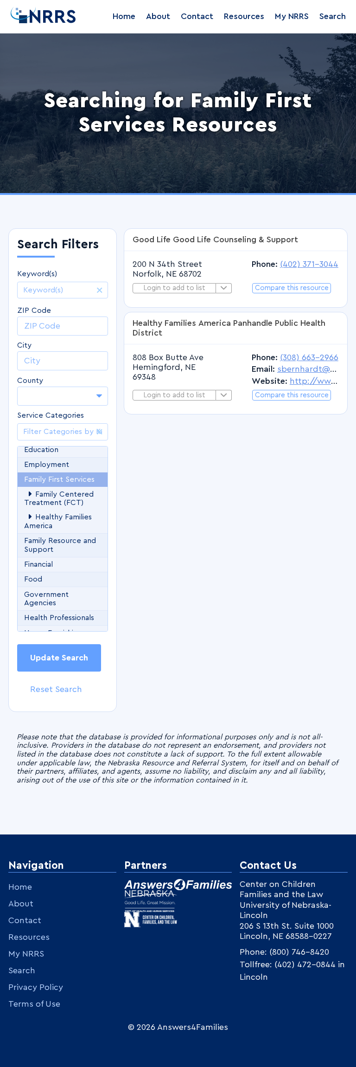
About (158, 16)
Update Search (59, 657)
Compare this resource (292, 288)
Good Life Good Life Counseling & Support (215, 239)
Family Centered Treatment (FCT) (59, 499)
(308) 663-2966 (309, 357)
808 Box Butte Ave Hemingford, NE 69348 (168, 367)
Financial (38, 564)
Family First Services (59, 479)
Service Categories (50, 415)
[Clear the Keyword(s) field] (99, 290)
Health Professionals (59, 617)
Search (332, 16)
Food (33, 579)
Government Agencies (46, 599)
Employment (46, 464)
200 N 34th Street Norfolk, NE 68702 (167, 269)
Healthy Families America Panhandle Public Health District (229, 328)
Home (124, 16)
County (30, 380)
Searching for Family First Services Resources (178, 113)
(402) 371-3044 (309, 264)
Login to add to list (174, 288)
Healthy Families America (58, 521)
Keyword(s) (37, 274)
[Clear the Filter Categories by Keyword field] (99, 431)
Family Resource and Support (60, 545)
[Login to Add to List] (224, 288)
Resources (244, 16)
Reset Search (56, 689)
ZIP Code (34, 310)
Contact (197, 16)
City (24, 345)
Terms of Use (34, 1004)
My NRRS (292, 16)
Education (41, 449)
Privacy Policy (35, 987)
